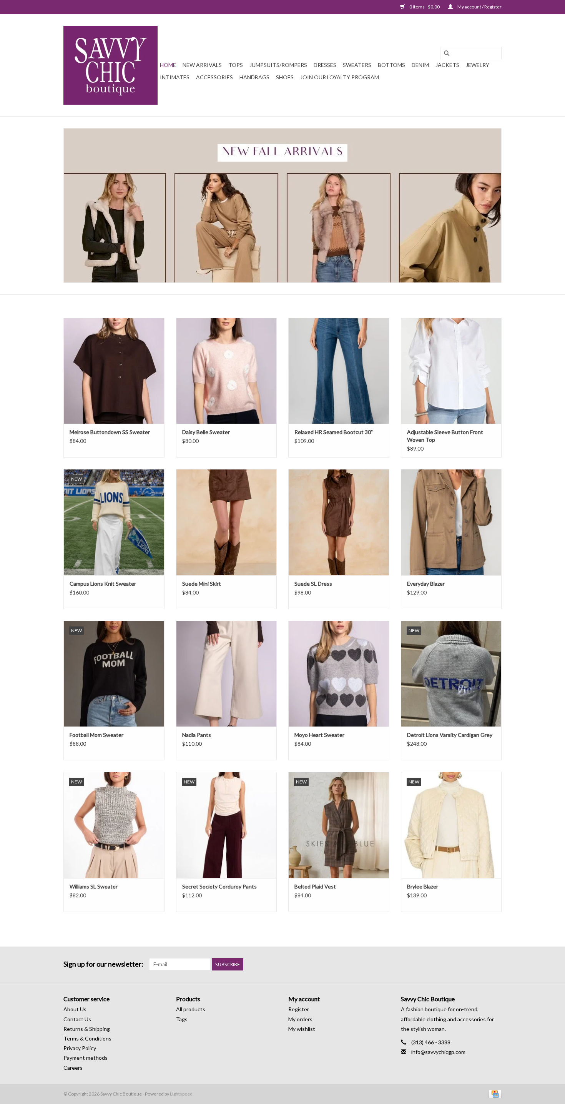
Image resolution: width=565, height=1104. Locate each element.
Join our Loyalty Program (339, 77)
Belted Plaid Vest (315, 886)
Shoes (285, 77)
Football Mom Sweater (96, 735)
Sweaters (357, 65)
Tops (235, 65)
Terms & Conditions (87, 1038)
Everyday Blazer (426, 583)
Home (168, 65)
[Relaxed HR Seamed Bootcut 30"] (338, 371)
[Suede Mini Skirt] (226, 522)
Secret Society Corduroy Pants (219, 886)
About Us (74, 1009)
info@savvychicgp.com (438, 1052)
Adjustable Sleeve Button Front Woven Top (445, 436)
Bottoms (391, 65)
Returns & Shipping (86, 1029)
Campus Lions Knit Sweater (103, 583)
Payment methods (85, 1057)
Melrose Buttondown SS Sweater (110, 432)
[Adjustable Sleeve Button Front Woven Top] (451, 371)
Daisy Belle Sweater (206, 432)
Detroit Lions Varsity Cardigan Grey (449, 735)
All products (190, 1009)
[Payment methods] (494, 1093)
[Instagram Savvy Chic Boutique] (495, 964)
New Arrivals (202, 65)
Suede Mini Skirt (201, 583)
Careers (73, 1067)
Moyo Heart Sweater (319, 735)
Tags (182, 1019)
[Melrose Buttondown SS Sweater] (114, 371)
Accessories (214, 77)
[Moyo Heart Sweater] (338, 674)
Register (298, 1009)
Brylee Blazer (422, 886)
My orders (300, 1019)
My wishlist (301, 1029)
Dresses (325, 65)
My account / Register (479, 7)
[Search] (446, 53)
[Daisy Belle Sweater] (226, 371)
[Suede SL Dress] (338, 522)
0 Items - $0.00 (424, 7)
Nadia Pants (196, 735)
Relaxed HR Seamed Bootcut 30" (333, 432)
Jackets (447, 65)
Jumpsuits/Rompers (278, 65)
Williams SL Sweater (94, 886)
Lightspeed (181, 1094)
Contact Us (77, 1019)
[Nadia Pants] (226, 674)
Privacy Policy (79, 1048)
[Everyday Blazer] (451, 522)
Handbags (254, 77)
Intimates (174, 77)
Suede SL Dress (313, 583)
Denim (420, 65)
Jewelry (477, 65)
